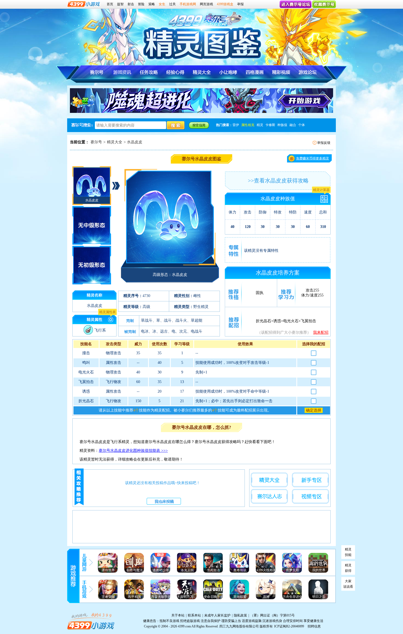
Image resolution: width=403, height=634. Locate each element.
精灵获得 (348, 568)
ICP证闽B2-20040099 (289, 626)
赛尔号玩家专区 (269, 496)
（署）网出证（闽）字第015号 (272, 615)
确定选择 (313, 410)
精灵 (260, 125)
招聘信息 (314, 626)
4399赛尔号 (195, 21)
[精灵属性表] (111, 320)
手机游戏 (85, 589)
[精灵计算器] (325, 198)
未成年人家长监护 (217, 615)
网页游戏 (206, 4)
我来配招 (320, 332)
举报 (240, 4)
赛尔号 (96, 142)
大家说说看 (348, 584)
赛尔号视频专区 (310, 496)
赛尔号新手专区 (310, 480)
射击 (130, 4)
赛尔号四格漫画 (254, 72)
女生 (162, 4)
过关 (172, 4)
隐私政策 (240, 615)
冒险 (141, 4)
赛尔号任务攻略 (149, 72)
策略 (151, 4)
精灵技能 (348, 552)
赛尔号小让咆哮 (228, 72)
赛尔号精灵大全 (201, 72)
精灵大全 (114, 142)
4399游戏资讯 (85, 562)
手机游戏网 (188, 4)
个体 (301, 125)
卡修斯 (270, 125)
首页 (110, 4)
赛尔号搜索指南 (199, 124)
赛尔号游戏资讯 (122, 72)
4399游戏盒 (225, 4)
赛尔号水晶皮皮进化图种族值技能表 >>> (133, 451)
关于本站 (178, 615)
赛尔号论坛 (307, 72)
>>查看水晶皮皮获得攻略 (278, 181)
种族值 (282, 125)
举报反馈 (323, 143)
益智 (120, 4)
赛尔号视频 (280, 72)
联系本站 (194, 615)
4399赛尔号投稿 (163, 501)
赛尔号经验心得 (175, 72)
